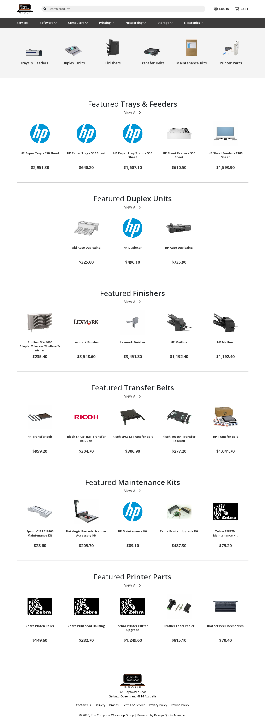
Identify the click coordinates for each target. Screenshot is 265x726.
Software (47, 23)
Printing (105, 23)
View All (130, 112)
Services (22, 23)
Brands (114, 705)
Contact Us (83, 705)
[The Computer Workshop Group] (25, 8)
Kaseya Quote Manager (170, 715)
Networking (134, 23)
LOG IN (224, 9)
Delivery (100, 705)
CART (244, 9)
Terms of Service (133, 705)
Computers (76, 23)
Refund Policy (180, 705)
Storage (164, 23)
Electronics (192, 23)
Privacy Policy (158, 705)
